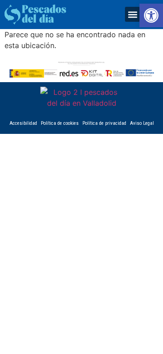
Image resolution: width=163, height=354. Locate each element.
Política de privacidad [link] (104, 123)
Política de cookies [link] (60, 123)
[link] (151, 15)
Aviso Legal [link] (142, 123)
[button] (132, 14)
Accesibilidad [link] (23, 123)
